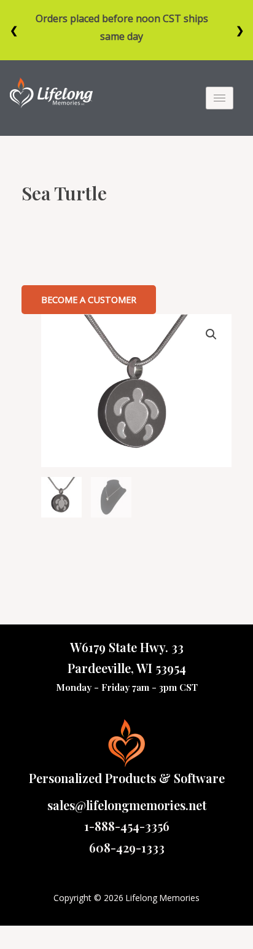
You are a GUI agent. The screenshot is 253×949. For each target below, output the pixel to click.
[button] (88, 299)
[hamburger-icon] (219, 98)
